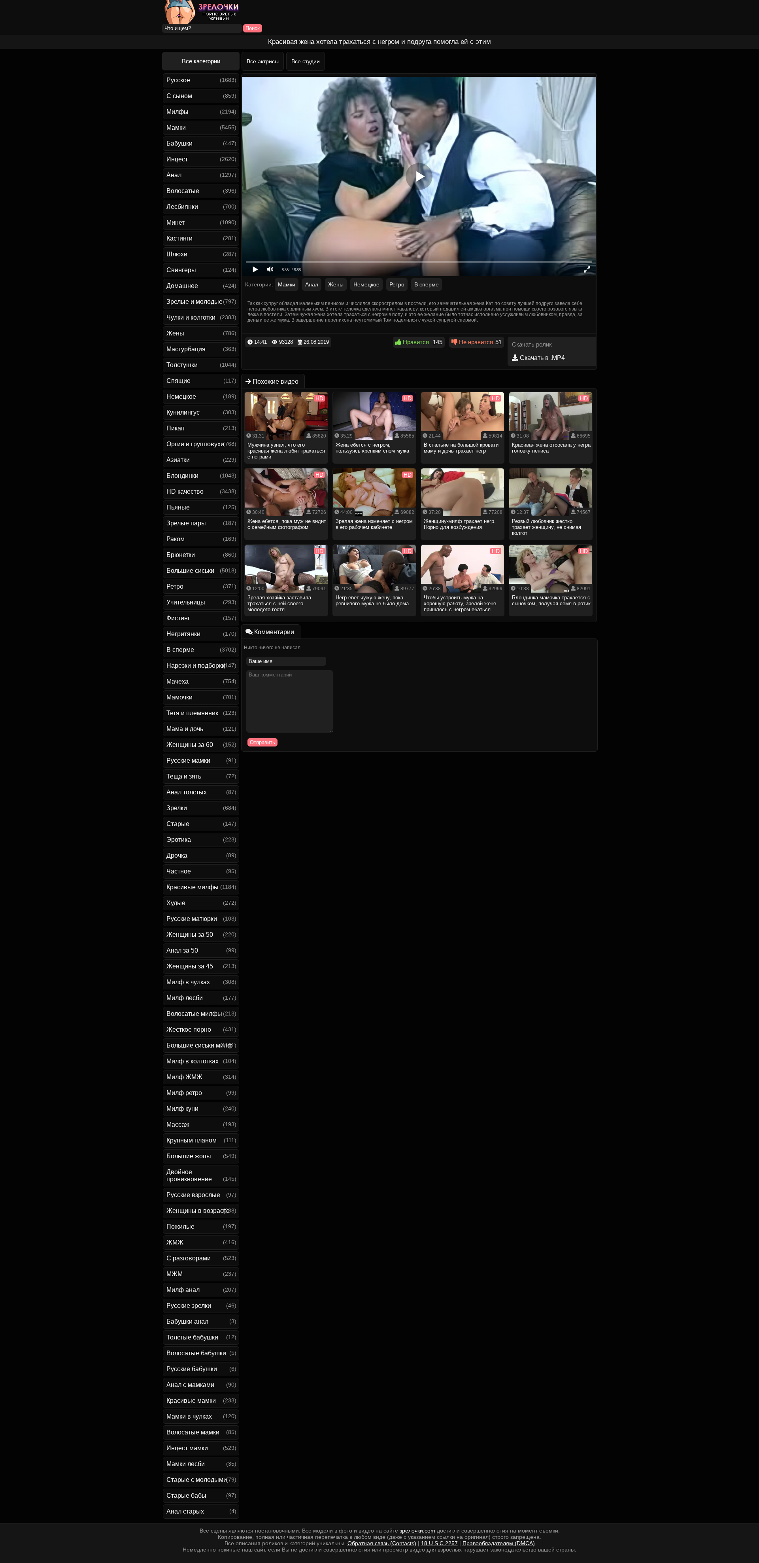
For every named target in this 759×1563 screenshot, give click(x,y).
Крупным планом (191, 1140)
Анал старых (185, 1511)
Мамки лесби (185, 1464)
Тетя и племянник (192, 713)
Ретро (174, 586)
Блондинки (182, 475)
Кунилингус (183, 412)
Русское (178, 80)
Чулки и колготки (190, 317)
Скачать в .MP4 (541, 357)
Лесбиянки (182, 206)
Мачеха (177, 681)
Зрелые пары (186, 523)
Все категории (201, 61)
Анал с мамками (190, 1384)
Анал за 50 (182, 950)
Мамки (176, 127)
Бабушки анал (187, 1321)
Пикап (175, 428)
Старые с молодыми (196, 1479)
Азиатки (178, 460)
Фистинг (178, 618)
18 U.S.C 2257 (439, 1543)
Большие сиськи (190, 570)
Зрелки (176, 808)
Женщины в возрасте (198, 1210)
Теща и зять (183, 776)
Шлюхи (176, 254)
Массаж (177, 1124)
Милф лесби (184, 998)
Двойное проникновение (189, 1175)
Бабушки (179, 143)
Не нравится (475, 342)
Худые (175, 903)
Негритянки (183, 634)
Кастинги (179, 238)
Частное (178, 871)
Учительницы (185, 602)
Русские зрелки (188, 1305)
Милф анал (183, 1289)
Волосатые (182, 191)
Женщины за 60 (189, 744)
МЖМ (174, 1274)
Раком (175, 539)
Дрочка (176, 855)
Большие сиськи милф (199, 1045)
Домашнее (182, 285)
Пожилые (180, 1226)
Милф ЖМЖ (184, 1077)
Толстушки (182, 365)
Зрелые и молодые (194, 301)
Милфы (177, 111)
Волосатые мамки (192, 1432)
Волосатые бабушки (196, 1353)
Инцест (177, 159)
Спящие (178, 380)
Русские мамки (188, 760)
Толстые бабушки (192, 1337)
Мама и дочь (184, 729)
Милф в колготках (192, 1061)
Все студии (305, 61)
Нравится (415, 342)
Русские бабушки (191, 1369)
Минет (175, 222)
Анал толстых (186, 792)
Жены (175, 333)
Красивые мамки (191, 1400)
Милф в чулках (188, 982)
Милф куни (182, 1108)
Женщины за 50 (189, 934)
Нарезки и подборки (195, 665)
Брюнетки (180, 554)
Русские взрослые (193, 1195)
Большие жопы (188, 1156)
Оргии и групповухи (195, 444)
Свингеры (181, 270)
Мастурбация (186, 349)
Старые (177, 823)
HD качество (185, 491)
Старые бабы (186, 1495)
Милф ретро (184, 1092)
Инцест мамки (187, 1448)
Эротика (178, 839)
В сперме (180, 649)
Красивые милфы (192, 887)
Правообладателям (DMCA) (499, 1543)
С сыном (179, 96)
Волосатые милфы (194, 1013)
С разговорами (188, 1258)
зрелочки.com (417, 1530)
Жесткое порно (188, 1029)
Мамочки (179, 697)
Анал (173, 175)
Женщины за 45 (189, 966)
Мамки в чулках (189, 1416)
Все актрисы (263, 61)
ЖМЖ (174, 1242)
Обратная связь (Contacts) (381, 1543)
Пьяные (178, 507)
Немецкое (181, 396)
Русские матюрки (191, 918)
